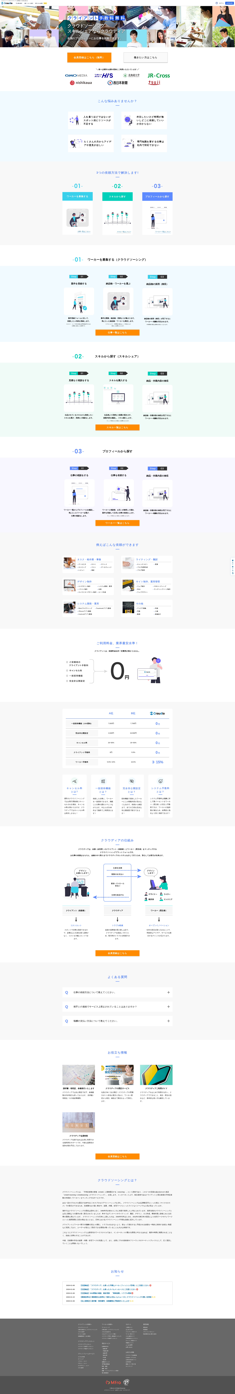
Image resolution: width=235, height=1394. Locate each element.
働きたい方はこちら (233, 565)
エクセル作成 (81, 1356)
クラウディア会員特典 (131, 1355)
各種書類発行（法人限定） (84, 1336)
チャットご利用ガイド (131, 1340)
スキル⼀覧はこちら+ (124, 232)
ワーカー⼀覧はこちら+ (163, 231)
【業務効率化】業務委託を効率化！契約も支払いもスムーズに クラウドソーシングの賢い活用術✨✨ (118, 1297)
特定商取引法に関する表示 (149, 1334)
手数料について (129, 1342)
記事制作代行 (105, 1346)
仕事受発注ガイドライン (132, 1338)
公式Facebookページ (131, 1359)
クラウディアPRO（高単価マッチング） (112, 1336)
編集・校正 (104, 1368)
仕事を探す (19, 3)
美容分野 (105, 1355)
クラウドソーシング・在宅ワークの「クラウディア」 (117, 1390)
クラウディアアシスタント (84, 1344)
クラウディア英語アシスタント (85, 1348)
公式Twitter (128, 1362)
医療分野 (105, 1348)
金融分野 (105, 1353)
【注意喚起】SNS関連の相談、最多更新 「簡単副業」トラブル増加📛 (106, 1293)
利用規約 (145, 1329)
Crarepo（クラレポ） (131, 1357)
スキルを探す (40, 3)
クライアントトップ (83, 1327)
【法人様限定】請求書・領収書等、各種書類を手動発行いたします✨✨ (107, 1301)
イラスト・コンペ (82, 1361)
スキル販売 (81, 1367)
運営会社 (145, 1327)
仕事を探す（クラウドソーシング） (111, 1329)
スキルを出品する (106, 1331)
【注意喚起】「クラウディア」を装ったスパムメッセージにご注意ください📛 (109, 1289)
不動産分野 (105, 1351)
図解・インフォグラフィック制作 (110, 1370)
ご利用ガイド (129, 1327)
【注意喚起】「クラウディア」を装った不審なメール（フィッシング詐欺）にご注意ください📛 (115, 1285)
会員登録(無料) (229, 3)
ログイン (221, 3)
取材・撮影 (104, 1366)
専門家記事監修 (106, 1364)
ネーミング (81, 1359)
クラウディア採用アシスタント (109, 1338)
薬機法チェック (106, 1362)
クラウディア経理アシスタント (85, 1346)
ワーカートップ (106, 1327)
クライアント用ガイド (131, 1331)
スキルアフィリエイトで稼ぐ (109, 1334)
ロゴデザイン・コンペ (83, 1365)
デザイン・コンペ (82, 1363)
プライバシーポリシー (148, 1331)
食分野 (104, 1359)
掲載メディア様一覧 (131, 1364)
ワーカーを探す (29, 3)
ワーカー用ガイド (130, 1334)
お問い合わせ (129, 1347)
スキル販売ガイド (130, 1336)
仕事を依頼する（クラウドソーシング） (88, 1329)
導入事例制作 (105, 1373)
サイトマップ (129, 1366)
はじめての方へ (129, 1329)
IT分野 (104, 1357)
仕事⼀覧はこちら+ (84, 231)
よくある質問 (129, 1345)
